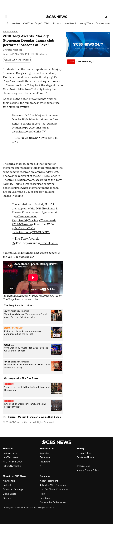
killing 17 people (13, 196)
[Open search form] (105, 16)
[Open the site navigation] (22, 16)
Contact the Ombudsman (53, 502)
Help (42, 494)
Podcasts (7, 485)
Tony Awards (11, 81)
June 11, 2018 (49, 243)
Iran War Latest (10, 457)
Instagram (45, 462)
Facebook (45, 457)
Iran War (16, 23)
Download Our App (13, 489)
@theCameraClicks (23, 228)
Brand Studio (9, 494)
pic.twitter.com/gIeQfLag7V (29, 131)
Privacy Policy (84, 453)
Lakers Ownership (12, 466)
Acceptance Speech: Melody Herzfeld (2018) (30, 296)
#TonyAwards (47, 220)
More (30, 305)
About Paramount (49, 481)
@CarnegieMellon (26, 216)
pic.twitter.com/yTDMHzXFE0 (31, 232)
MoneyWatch (86, 23)
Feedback (45, 498)
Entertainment (103, 23)
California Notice (85, 457)
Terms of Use (83, 466)
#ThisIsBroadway (22, 224)
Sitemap (7, 498)
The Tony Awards (13, 299)
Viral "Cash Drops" (32, 23)
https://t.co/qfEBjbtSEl (35, 127)
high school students (20, 164)
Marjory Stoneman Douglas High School (39, 417)
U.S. (7, 23)
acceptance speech (45, 252)
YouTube (33, 299)
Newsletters (9, 481)
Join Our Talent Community (54, 489)
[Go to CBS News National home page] (56, 16)
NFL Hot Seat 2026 (13, 462)
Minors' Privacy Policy (88, 470)
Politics (57, 23)
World (47, 23)
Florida (12, 417)
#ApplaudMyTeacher (25, 220)
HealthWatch (70, 23)
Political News (10, 453)
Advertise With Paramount (53, 485)
